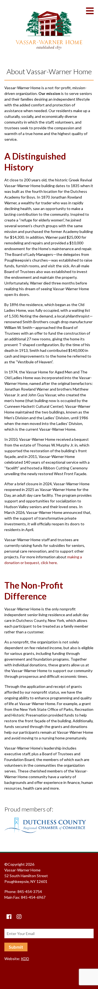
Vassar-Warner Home (49, 30)
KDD (25, 958)
